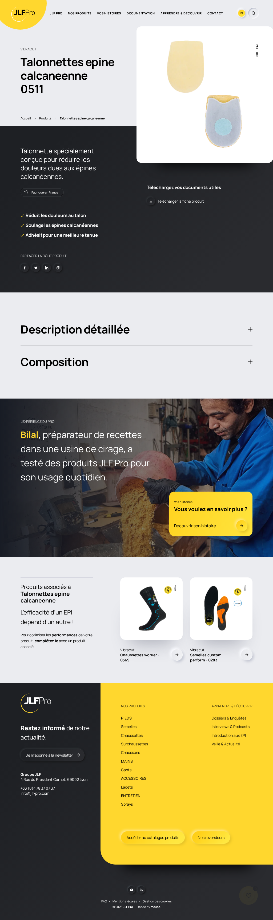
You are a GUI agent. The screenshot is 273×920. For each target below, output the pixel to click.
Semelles (128, 726)
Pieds (126, 718)
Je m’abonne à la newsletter (49, 755)
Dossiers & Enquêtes (229, 718)
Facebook (25, 268)
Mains (127, 761)
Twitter (36, 268)
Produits (45, 118)
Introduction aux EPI (229, 735)
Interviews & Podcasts (231, 726)
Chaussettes (132, 735)
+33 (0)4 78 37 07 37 (38, 788)
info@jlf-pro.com (35, 793)
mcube (155, 907)
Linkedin (47, 268)
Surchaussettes (134, 743)
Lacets (127, 787)
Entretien (130, 795)
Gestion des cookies (157, 901)
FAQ (104, 901)
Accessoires (133, 778)
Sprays (127, 804)
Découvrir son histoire (195, 526)
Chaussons (130, 752)
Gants (126, 769)
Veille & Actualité (226, 743)
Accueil (26, 118)
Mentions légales (125, 901)
